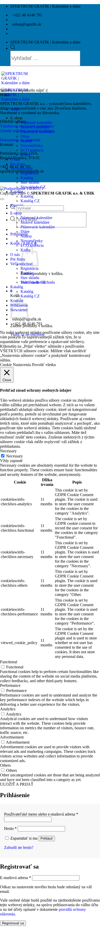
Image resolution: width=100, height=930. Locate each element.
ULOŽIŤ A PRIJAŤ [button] (16, 784)
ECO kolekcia (32, 150)
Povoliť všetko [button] (44, 364)
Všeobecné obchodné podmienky (27, 126)
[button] (19, 234)
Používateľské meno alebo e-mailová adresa (41, 814)
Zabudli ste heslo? (18, 847)
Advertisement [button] (12, 737)
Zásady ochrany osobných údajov (27, 131)
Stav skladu (30, 182)
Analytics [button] (7, 709)
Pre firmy (17, 164)
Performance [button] (10, 685)
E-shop (16, 118)
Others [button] (5, 765)
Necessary (14, 456)
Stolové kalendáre (35, 222)
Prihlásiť (47, 838)
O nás (15, 254)
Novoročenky (32, 145)
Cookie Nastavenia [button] (15, 364)
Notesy (26, 236)
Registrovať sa (13, 923)
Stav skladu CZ (33, 282)
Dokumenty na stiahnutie (20, 140)
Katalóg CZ (30, 201)
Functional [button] (8, 662)
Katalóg (27, 178)
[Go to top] (2, 199)
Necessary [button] (8, 451)
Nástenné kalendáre (36, 122)
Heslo (10, 828)
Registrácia (29, 268)
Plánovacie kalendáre (38, 227)
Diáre (25, 136)
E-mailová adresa (15, 877)
